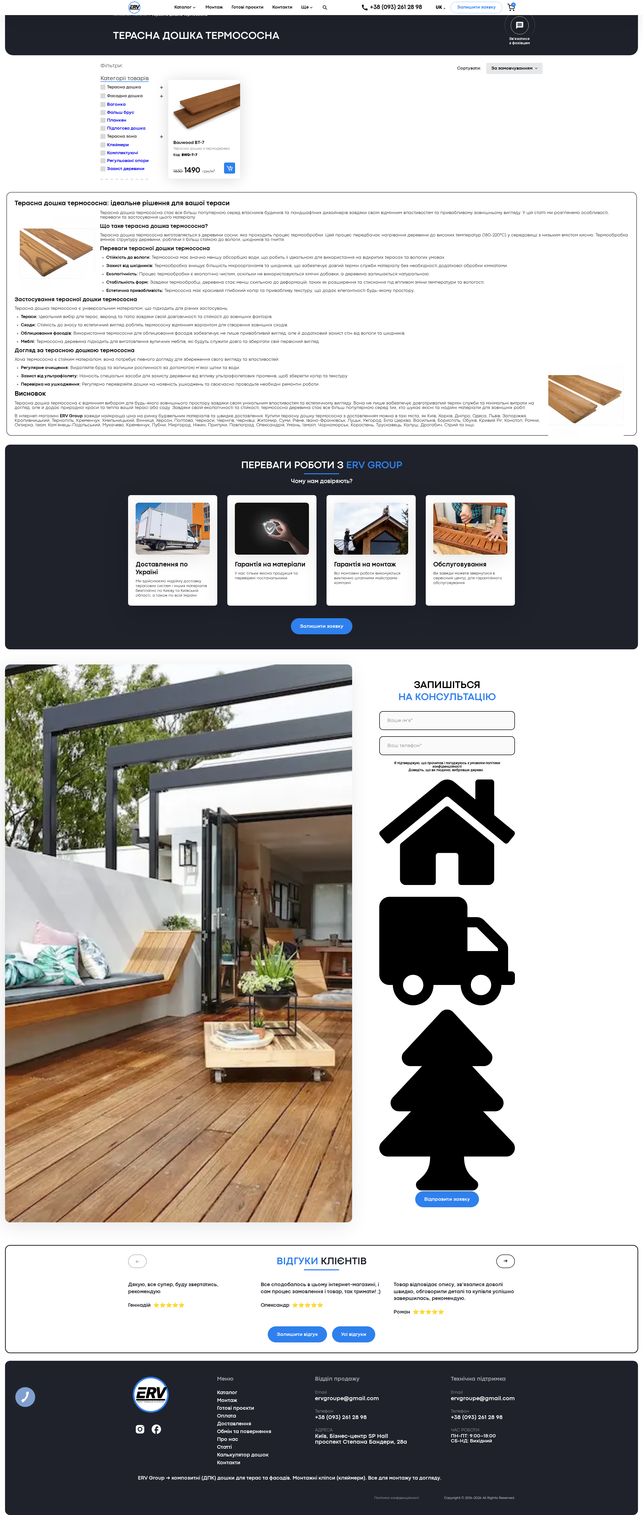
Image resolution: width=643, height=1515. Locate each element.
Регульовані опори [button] (128, 161)
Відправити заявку (447, 1199)
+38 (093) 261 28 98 (396, 7)
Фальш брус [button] (120, 113)
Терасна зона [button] (122, 136)
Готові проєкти (247, 7)
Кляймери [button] (118, 145)
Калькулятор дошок (243, 1455)
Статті (224, 1447)
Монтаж (214, 7)
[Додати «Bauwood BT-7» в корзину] (229, 168)
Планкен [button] (116, 120)
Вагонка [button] (116, 105)
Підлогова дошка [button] (126, 128)
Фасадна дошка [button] (125, 96)
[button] (325, 7)
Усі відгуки (353, 1334)
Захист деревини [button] (125, 169)
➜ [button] (505, 1261)
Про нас (227, 1439)
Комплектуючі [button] (122, 153)
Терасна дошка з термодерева (201, 148)
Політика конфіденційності (396, 1497)
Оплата (226, 1416)
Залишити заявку (476, 7)
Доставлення (234, 1424)
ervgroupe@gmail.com (347, 1398)
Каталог (183, 7)
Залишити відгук (297, 1334)
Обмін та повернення (244, 1432)
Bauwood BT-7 (188, 143)
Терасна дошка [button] (124, 87)
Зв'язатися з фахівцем (519, 41)
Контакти (282, 7)
